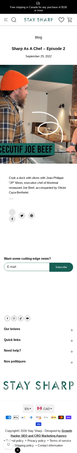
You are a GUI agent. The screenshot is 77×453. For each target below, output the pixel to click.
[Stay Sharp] (38, 19)
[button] (6, 19)
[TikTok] (20, 318)
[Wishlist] (61, 20)
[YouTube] (27, 318)
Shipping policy (24, 445)
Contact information (50, 445)
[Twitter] (22, 215)
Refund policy (14, 440)
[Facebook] (12, 219)
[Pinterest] (31, 215)
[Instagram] (14, 318)
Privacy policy (36, 440)
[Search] (14, 20)
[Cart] (70, 20)
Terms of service (60, 440)
